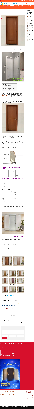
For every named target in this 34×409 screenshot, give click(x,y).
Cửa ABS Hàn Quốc (13, 317)
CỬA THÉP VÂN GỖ (16, 5)
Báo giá (9, 317)
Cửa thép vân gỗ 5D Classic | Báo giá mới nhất (15, 312)
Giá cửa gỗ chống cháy (28, 391)
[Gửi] (26, 3)
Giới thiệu (4, 5)
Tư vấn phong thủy (8, 8)
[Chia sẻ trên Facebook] (10, 315)
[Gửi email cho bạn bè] (12, 315)
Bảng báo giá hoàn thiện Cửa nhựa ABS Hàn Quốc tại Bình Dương (10, 87)
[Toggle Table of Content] (16, 84)
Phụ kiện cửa (17, 8)
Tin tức (7, 5)
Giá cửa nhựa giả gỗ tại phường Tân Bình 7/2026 (31, 40)
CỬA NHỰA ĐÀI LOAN (22, 5)
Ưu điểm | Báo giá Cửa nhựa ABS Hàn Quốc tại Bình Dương (9, 88)
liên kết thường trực (20, 317)
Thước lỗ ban (32, 1)
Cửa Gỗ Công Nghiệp (28, 5)
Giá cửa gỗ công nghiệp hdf (29, 392)
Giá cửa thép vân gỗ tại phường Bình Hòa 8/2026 (31, 23)
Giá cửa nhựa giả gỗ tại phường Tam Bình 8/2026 (31, 28)
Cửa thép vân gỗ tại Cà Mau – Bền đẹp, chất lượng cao (31, 13)
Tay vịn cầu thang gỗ (31, 0)
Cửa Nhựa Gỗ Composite (29, 401)
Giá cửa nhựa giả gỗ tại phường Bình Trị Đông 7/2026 (31, 37)
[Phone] (1, 406)
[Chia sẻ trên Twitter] (11, 315)
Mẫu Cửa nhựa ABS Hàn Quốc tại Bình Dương (7, 89)
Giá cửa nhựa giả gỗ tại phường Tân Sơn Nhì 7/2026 (31, 34)
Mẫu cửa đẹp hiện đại (26, 0)
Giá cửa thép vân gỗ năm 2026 (31, 25)
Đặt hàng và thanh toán (25, 8)
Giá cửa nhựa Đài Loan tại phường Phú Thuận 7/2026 (31, 31)
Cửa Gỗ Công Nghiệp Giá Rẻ (8, 297)
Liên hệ (20, 8)
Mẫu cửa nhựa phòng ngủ (10, 209)
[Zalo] (1, 408)
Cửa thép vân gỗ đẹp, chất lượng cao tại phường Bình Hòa (30, 17)
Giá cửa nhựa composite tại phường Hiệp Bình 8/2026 (31, 20)
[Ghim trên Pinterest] (14, 315)
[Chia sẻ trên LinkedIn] (15, 315)
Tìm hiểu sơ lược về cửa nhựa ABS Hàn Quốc (7, 85)
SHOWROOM (22, 0)
